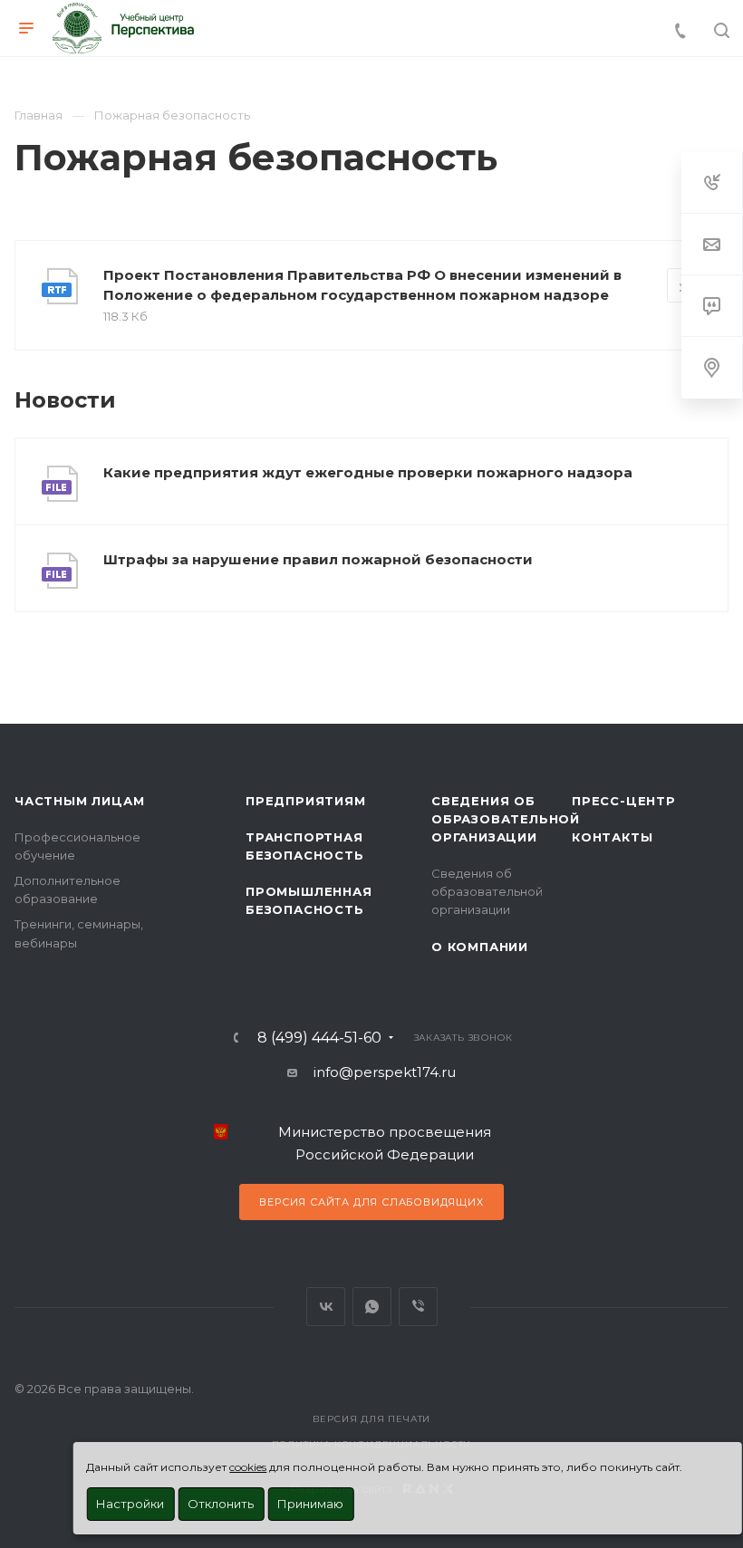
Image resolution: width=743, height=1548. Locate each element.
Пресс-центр (624, 800)
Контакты (612, 837)
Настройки (130, 1503)
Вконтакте (325, 1306)
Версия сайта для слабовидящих (371, 1202)
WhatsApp (371, 1306)
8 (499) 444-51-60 (319, 1038)
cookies (247, 1467)
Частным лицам (79, 800)
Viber (418, 1306)
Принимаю (310, 1503)
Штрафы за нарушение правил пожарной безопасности (318, 559)
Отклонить (221, 1503)
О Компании (479, 946)
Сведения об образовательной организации (505, 818)
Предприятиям (306, 800)
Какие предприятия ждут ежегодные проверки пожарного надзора (367, 472)
